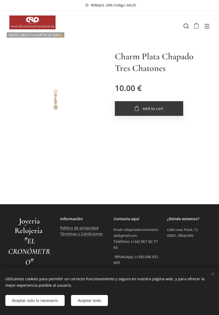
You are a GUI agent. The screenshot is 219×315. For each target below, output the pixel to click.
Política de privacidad (79, 227)
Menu (207, 26)
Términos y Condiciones (81, 233)
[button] (185, 26)
